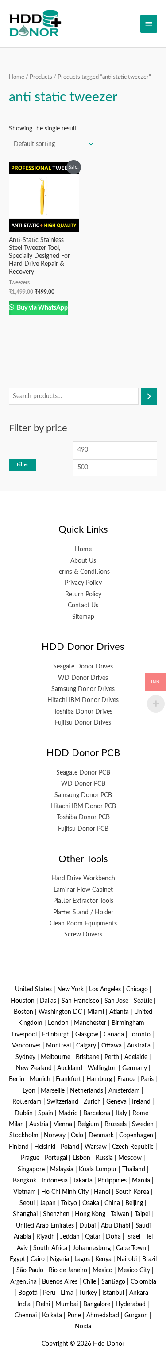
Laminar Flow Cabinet (83, 890)
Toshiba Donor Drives (83, 712)
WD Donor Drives (83, 678)
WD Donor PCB (83, 784)
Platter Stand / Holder (83, 912)
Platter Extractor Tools (83, 901)
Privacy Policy (83, 583)
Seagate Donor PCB (83, 773)
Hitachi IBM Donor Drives (83, 700)
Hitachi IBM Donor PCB (83, 806)
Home (16, 77)
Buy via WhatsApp (41, 308)
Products (41, 77)
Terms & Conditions (83, 572)
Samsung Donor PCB (83, 795)
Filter (22, 464)
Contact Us (83, 605)
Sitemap (83, 617)
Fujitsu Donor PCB (83, 829)
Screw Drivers (83, 935)
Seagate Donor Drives (83, 667)
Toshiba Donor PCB (83, 817)
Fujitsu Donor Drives (83, 723)
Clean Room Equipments (83, 924)
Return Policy (83, 594)
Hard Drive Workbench (83, 878)
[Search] (149, 396)
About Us (83, 561)
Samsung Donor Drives (83, 689)
